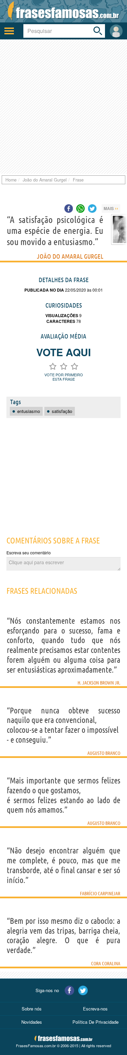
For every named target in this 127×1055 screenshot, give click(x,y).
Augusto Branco (103, 753)
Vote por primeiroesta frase (63, 377)
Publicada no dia (44, 290)
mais (111, 208)
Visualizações (61, 315)
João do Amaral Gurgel (70, 256)
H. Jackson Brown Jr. (99, 683)
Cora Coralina (105, 963)
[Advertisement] (63, 106)
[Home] (63, 11)
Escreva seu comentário (28, 552)
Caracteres (60, 321)
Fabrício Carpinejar (100, 893)
